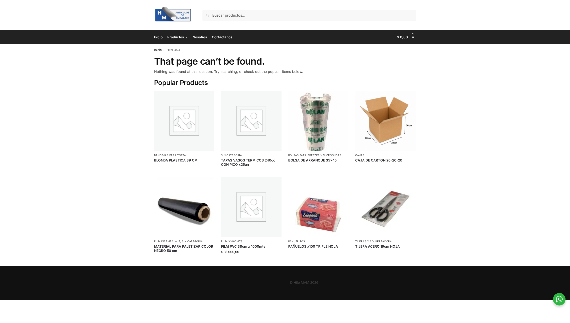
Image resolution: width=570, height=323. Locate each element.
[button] (406, 37)
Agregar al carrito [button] (251, 261)
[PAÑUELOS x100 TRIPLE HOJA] (318, 207)
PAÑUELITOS (296, 241)
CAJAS (359, 155)
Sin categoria (231, 155)
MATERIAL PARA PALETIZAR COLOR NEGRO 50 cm (183, 248)
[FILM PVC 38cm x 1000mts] (251, 207)
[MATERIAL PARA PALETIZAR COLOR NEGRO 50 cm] (184, 207)
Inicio (158, 50)
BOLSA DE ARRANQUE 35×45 (312, 160)
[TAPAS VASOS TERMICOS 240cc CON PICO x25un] (251, 121)
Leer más (184, 168)
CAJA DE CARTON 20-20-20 (378, 160)
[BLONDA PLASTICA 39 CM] (184, 121)
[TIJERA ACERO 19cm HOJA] (385, 207)
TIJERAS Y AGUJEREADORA (373, 241)
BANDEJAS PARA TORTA (170, 155)
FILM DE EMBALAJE (167, 241)
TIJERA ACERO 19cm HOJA (377, 246)
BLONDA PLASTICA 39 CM (176, 160)
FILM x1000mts (231, 241)
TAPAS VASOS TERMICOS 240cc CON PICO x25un (248, 162)
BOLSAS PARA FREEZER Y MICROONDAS (314, 155)
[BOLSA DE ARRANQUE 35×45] (318, 121)
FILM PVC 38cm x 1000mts (243, 246)
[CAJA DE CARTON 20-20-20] (385, 121)
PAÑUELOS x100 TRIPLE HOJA (313, 246)
